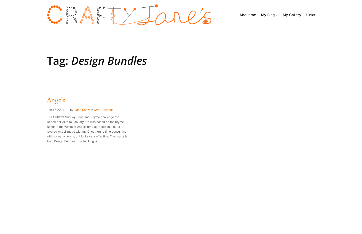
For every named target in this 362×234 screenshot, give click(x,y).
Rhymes (107, 109)
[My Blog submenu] (277, 15)
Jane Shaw (82, 109)
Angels (56, 100)
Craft (97, 109)
